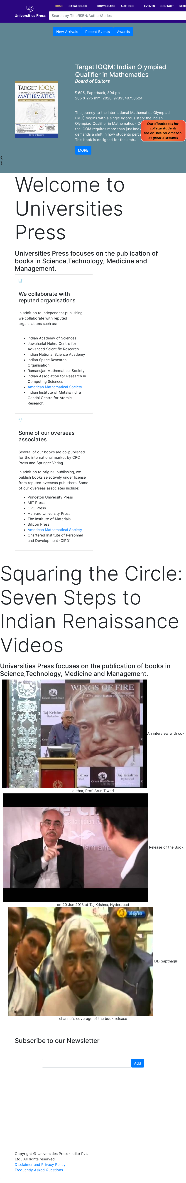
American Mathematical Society (55, 387)
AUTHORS (127, 6)
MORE (83, 150)
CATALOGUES (78, 6)
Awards (123, 31)
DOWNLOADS (106, 6)
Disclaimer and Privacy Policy (40, 1164)
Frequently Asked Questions (39, 1170)
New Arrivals (67, 31)
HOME (59, 6)
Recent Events (97, 31)
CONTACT (167, 6)
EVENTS (149, 6)
